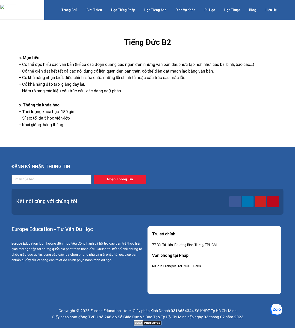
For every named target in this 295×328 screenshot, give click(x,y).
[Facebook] (235, 201)
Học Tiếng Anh (155, 10)
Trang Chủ (69, 10)
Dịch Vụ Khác (185, 10)
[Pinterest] (273, 201)
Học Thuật (232, 10)
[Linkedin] (248, 201)
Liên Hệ (271, 10)
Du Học (209, 10)
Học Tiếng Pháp (123, 10)
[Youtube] (260, 201)
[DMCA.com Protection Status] (147, 323)
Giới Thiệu (94, 10)
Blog (252, 10)
